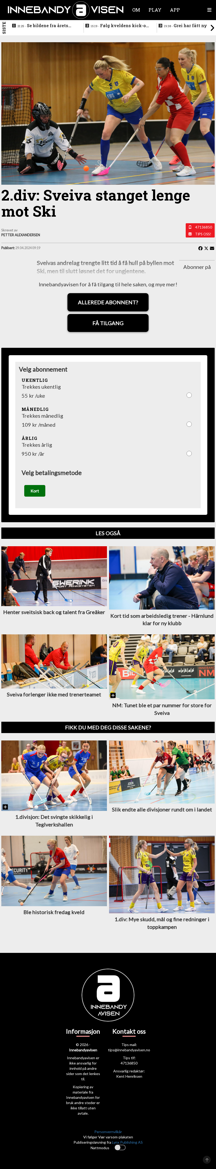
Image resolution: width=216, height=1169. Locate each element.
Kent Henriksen (129, 1076)
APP (175, 10)
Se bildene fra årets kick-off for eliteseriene (43, 26)
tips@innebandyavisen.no (129, 1050)
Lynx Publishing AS (127, 1142)
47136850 (203, 227)
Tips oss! (203, 234)
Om (136, 10)
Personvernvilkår (108, 1131)
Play (155, 10)
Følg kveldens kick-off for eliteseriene (120, 26)
